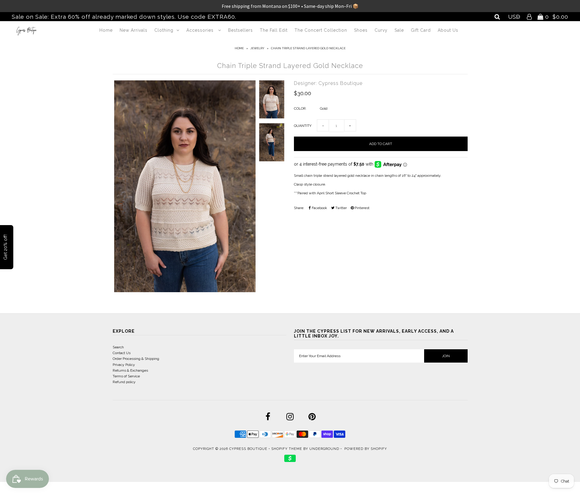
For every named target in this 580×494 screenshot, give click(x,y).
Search (118, 347)
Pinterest (361, 208)
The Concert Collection (321, 30)
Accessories (200, 30)
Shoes (361, 30)
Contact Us (121, 353)
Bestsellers (240, 30)
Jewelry (257, 48)
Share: (299, 208)
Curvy (381, 30)
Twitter (340, 208)
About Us (448, 30)
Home (106, 30)
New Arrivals (133, 30)
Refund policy (124, 382)
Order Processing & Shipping (136, 359)
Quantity (302, 126)
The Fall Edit (274, 30)
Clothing (163, 30)
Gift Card (421, 30)
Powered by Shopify (365, 449)
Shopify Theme (286, 449)
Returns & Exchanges (130, 370)
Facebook (319, 208)
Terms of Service (126, 376)
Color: (300, 108)
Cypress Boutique (249, 449)
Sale (399, 30)
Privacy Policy (124, 365)
